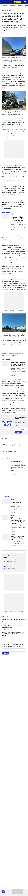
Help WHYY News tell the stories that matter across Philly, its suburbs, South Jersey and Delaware (13, 633)
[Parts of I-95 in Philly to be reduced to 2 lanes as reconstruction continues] (5, 503)
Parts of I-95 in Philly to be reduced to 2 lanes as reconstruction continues (17, 502)
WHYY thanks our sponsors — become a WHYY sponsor (14, 158)
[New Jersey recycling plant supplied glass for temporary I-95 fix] (5, 539)
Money (12, 361)
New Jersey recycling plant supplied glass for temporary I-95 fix (18, 538)
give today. (16, 451)
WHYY (5, 2)
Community (5, 5)
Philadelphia (20, 5)
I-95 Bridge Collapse (6, 10)
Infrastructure (12, 5)
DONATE (18, 2)
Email (13, 438)
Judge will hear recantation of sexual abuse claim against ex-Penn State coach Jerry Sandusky (14, 620)
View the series (15, 474)
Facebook (7, 438)
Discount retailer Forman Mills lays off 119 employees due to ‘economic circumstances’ (18, 364)
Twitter (10, 438)
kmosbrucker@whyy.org (10, 568)
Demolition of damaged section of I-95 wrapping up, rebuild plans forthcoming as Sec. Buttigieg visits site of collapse (18, 218)
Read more (6, 563)
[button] (3, 891)
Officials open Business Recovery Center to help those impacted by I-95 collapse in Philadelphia (18, 521)
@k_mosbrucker (8, 566)
